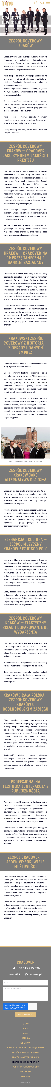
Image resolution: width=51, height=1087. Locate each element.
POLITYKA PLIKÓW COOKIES (26, 1067)
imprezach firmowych (37, 382)
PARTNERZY (25, 1071)
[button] (48, 3)
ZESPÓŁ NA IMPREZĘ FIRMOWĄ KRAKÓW (25, 1048)
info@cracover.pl (30, 974)
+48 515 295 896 (28, 968)
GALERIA (25, 1038)
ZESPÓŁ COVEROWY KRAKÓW (25, 1062)
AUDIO (26, 1028)
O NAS (26, 1024)
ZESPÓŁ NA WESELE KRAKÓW (25, 1057)
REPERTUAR (25, 1043)
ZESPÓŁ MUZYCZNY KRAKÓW (25, 1052)
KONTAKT (25, 1076)
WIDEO (25, 1033)
